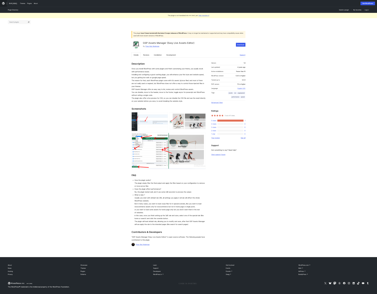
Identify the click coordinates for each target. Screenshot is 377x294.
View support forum (218, 155)
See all (243, 138)
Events (228, 268)
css (235, 93)
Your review (215, 138)
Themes (83, 268)
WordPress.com (304, 265)
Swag (228, 274)
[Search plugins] (29, 22)
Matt (300, 268)
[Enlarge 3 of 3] (203, 135)
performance (235, 97)
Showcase (84, 265)
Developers (157, 271)
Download (240, 45)
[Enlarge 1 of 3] (165, 115)
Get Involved (230, 265)
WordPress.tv (158, 274)
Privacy (10, 274)
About (10, 265)
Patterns (83, 274)
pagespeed (241, 93)
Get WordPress (367, 3)
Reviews (146, 55)
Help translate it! (204, 15)
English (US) (241, 88)
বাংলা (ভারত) (29, 283)
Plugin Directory (13, 10)
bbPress (302, 271)
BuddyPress (303, 274)
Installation (158, 55)
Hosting (10, 271)
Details (136, 55)
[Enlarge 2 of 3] (203, 115)
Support (242, 55)
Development (171, 55)
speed (243, 97)
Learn (155, 265)
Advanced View (217, 103)
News (9, 268)
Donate (229, 271)
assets (231, 93)
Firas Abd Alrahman (152, 46)
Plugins (83, 271)
